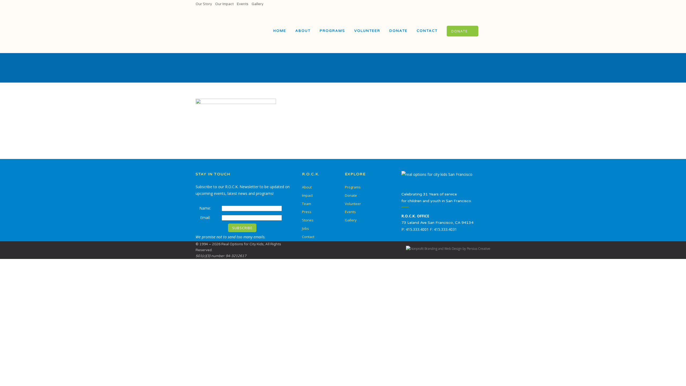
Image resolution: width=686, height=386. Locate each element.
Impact (307, 195)
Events (242, 4)
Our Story (204, 4)
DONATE (459, 31)
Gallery (257, 4)
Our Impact (224, 4)
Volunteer (353, 203)
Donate (351, 195)
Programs (353, 187)
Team (306, 203)
